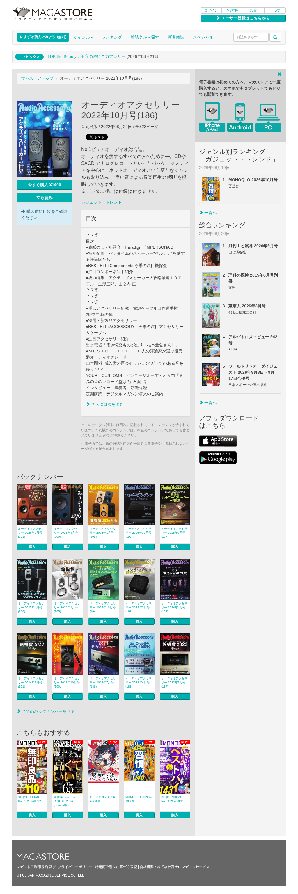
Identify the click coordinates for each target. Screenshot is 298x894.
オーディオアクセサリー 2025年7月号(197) (174, 532)
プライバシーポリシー (75, 867)
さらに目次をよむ (107, 404)
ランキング (112, 37)
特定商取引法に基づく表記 (116, 867)
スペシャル (203, 37)
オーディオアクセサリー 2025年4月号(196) (31, 607)
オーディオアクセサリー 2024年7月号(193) (138, 607)
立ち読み (44, 197)
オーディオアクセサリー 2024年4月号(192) (174, 607)
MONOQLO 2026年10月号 (138, 799)
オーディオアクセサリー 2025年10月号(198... (138, 532)
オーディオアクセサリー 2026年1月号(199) (103, 532)
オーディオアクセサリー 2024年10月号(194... (103, 607)
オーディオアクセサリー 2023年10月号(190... (67, 682)
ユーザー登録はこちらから (245, 18)
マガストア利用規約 (32, 867)
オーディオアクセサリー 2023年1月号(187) (174, 682)
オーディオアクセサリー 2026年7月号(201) (31, 532)
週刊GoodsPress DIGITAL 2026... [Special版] (65, 801)
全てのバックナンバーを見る (48, 711)
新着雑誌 (176, 37)
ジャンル (82, 37)
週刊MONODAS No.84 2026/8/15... (174, 799)
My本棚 (232, 10)
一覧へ (210, 212)
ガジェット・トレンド (101, 202)
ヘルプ (275, 10)
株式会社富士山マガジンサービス (183, 867)
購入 (32, 547)
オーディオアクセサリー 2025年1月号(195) (67, 607)
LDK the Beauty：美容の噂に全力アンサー (86, 56)
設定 (253, 10)
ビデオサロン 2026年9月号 (102, 799)
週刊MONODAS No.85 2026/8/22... (31, 799)
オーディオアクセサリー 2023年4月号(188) (138, 682)
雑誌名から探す (145, 37)
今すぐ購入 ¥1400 (44, 184)
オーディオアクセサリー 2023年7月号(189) (103, 682)
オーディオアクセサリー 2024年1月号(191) (31, 682)
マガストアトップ (37, 78)
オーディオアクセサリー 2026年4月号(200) (67, 532)
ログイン (211, 10)
